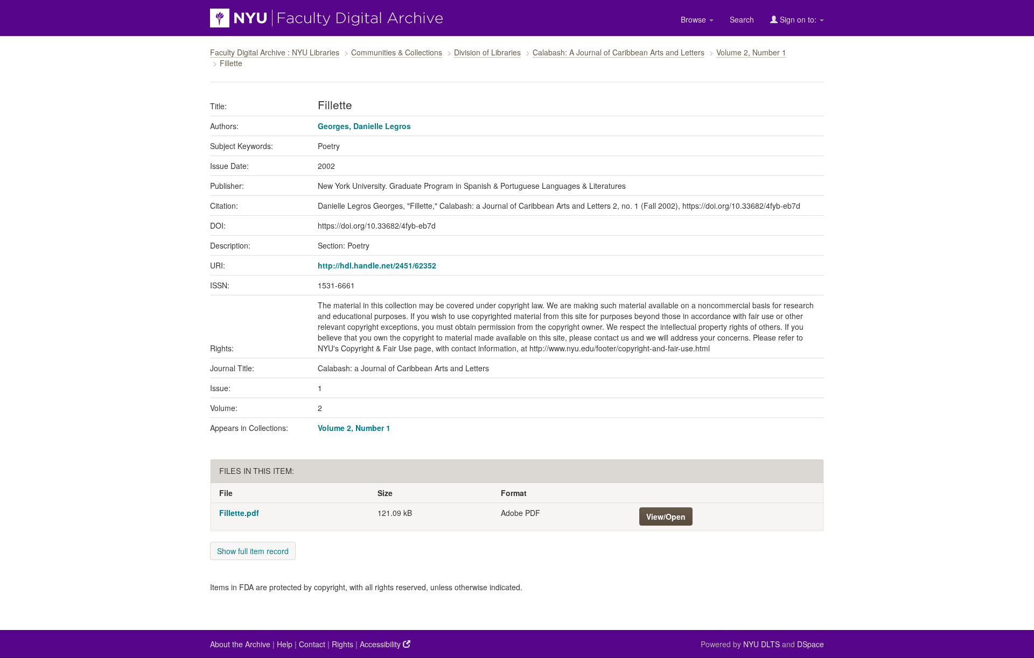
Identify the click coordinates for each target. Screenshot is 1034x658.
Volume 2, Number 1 (751, 52)
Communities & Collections (396, 52)
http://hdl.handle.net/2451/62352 (377, 265)
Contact (312, 644)
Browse (694, 19)
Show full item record (253, 551)
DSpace (810, 644)
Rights (342, 644)
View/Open (666, 516)
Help (284, 644)
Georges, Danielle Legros (364, 126)
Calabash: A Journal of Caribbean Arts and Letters (618, 52)
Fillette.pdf (239, 512)
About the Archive (240, 644)
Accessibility (381, 644)
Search (742, 19)
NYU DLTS (761, 644)
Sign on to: (798, 19)
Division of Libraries (487, 52)
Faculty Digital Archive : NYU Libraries (274, 52)
